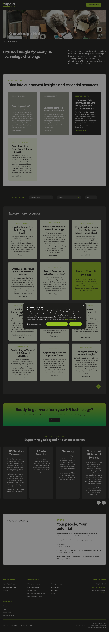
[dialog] (54, 316)
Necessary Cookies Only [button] (57, 324)
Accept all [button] (75, 324)
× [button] (83, 305)
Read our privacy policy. (71, 319)
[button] (34, 324)
